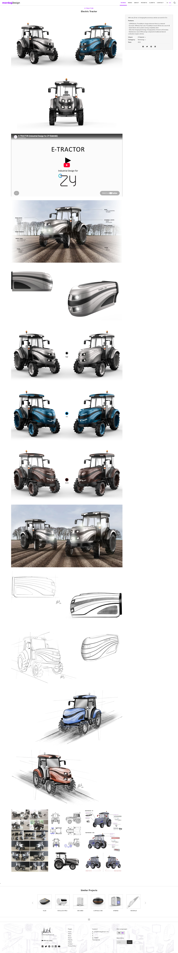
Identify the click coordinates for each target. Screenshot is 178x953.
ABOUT (136, 2)
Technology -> (142, 39)
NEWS (130, 2)
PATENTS (144, 2)
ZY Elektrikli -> (142, 37)
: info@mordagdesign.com (101, 931)
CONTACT (160, 2)
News (69, 935)
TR (167, 2)
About (69, 938)
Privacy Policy (72, 946)
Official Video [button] (48, 940)
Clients (70, 942)
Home (69, 931)
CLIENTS (152, 2)
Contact (70, 944)
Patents (70, 940)
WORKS (123, 2)
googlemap (96, 940)
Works (70, 933)
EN (170, 2)
